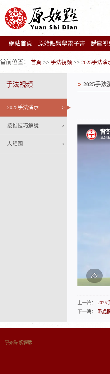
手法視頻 (61, 62)
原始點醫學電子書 (61, 43)
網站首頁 (20, 43)
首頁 (36, 62)
